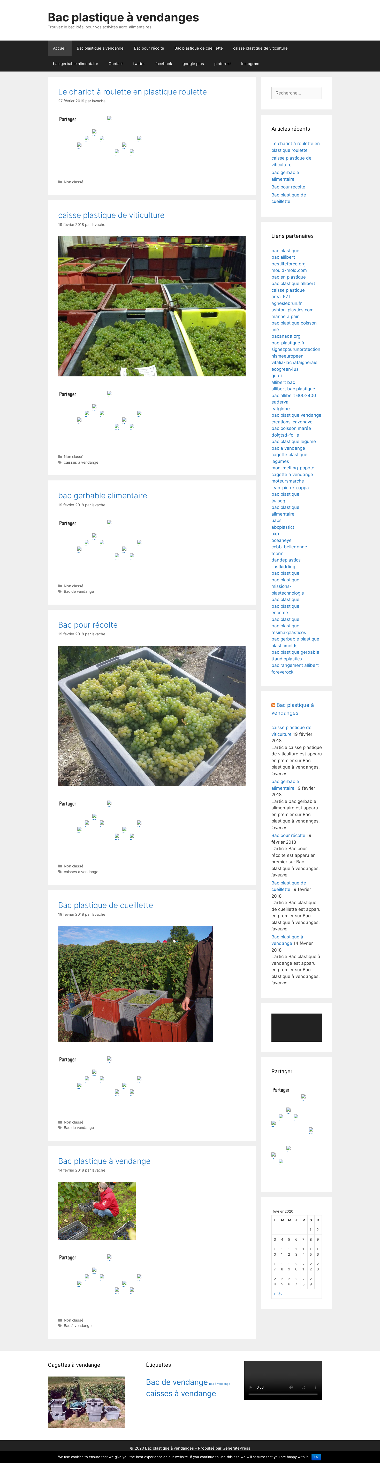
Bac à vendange (78, 1325)
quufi (276, 375)
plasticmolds (284, 645)
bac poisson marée (291, 428)
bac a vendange (288, 448)
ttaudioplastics (286, 658)
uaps (276, 520)
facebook (163, 63)
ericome (279, 612)
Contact (116, 63)
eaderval (280, 402)
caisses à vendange (81, 462)
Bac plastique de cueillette (198, 48)
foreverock (282, 672)
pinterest (222, 63)
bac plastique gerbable (295, 652)
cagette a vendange (292, 474)
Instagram (250, 63)
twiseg (278, 500)
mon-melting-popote (292, 467)
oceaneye (281, 540)
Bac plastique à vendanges (123, 17)
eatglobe (280, 408)
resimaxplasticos (288, 632)
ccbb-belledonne (289, 546)
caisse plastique (288, 290)
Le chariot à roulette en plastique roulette (132, 91)
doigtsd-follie (285, 435)
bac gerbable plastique (295, 639)
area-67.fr (281, 296)
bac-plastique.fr (288, 342)
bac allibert (283, 257)
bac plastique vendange (296, 415)
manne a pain (285, 316)
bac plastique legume (293, 441)
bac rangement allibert (295, 665)
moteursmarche (287, 481)
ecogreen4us (285, 369)
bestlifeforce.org (288, 263)
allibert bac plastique (293, 388)
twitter (139, 63)
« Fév (278, 1294)
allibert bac (283, 382)
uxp (275, 533)
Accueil (59, 48)
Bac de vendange (79, 591)
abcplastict (282, 527)
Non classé (73, 182)
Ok (316, 1457)
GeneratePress (236, 1448)
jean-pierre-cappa (290, 487)
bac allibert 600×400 (293, 395)
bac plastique (285, 250)
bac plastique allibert (293, 283)
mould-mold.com (289, 270)
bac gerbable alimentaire (75, 63)
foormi (278, 553)
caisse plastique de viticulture (260, 48)
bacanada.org (285, 336)
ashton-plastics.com (292, 309)
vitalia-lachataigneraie (294, 362)
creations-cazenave (292, 421)
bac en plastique (288, 277)
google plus (193, 63)
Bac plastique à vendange (100, 48)
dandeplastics (286, 560)
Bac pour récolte (149, 48)
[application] (296, 1028)
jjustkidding (283, 566)
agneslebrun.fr (286, 303)
